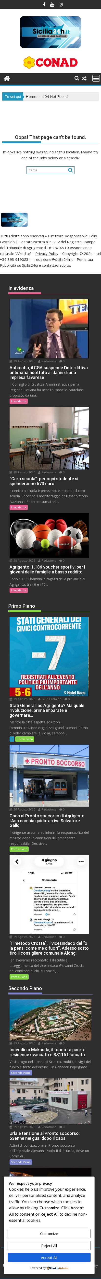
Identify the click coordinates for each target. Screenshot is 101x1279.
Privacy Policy (46, 253)
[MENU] (96, 78)
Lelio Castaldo (51, 699)
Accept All (49, 1257)
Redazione (48, 361)
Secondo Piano (21, 1072)
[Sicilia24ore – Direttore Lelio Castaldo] (6, 78)
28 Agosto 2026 (24, 472)
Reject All (49, 1245)
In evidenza (18, 401)
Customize (49, 1233)
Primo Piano (25, 739)
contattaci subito (56, 265)
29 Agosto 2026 (24, 361)
